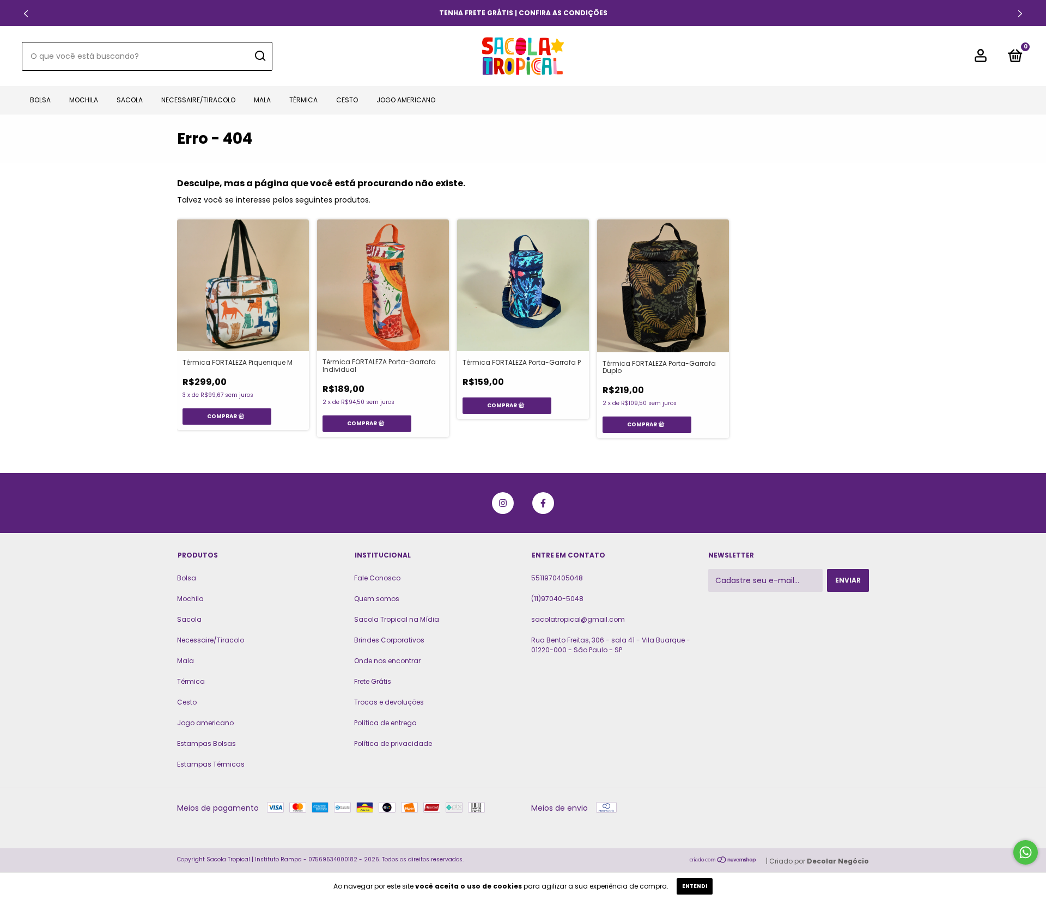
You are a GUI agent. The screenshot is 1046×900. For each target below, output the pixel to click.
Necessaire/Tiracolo (198, 100)
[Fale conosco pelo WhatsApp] (1025, 852)
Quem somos (376, 598)
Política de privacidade (393, 743)
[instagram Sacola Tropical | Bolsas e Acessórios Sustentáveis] (503, 503)
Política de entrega (385, 722)
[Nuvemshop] (723, 860)
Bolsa (40, 100)
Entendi (694, 886)
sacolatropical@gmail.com (578, 619)
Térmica (303, 100)
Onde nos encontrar (387, 660)
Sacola (130, 100)
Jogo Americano (405, 100)
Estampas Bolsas (206, 743)
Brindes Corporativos (389, 640)
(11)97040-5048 (557, 598)
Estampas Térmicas (211, 764)
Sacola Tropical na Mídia (396, 619)
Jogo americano (205, 722)
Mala (262, 100)
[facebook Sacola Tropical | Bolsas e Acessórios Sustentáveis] (543, 503)
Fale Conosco (377, 578)
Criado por (819, 861)
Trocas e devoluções (389, 702)
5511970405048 (557, 578)
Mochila (83, 100)
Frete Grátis (372, 681)
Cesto (347, 100)
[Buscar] (260, 56)
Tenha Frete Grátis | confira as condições (523, 12)
